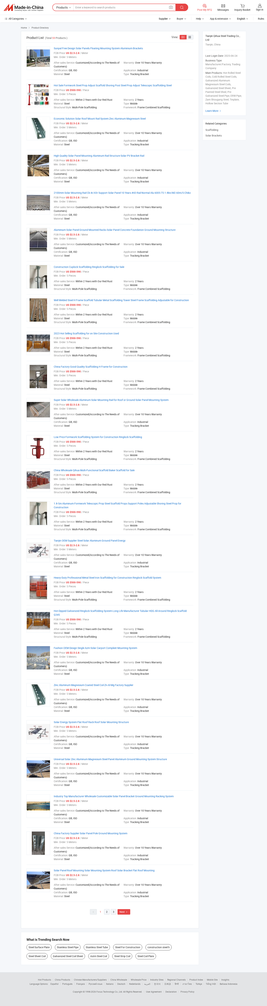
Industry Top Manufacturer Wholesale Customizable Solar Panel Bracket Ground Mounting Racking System (114, 796)
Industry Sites (156, 979)
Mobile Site (212, 979)
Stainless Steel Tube (97, 947)
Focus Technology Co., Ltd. (109, 991)
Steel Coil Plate (145, 956)
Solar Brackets (213, 135)
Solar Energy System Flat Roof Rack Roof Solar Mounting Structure (91, 722)
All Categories (16, 18)
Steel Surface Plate (39, 947)
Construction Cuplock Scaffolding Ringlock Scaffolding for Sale (89, 267)
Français (80, 983)
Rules (261, 18)
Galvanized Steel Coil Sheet (68, 956)
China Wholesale (118, 979)
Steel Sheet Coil (37, 956)
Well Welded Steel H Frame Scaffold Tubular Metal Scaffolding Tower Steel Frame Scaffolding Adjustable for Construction (121, 300)
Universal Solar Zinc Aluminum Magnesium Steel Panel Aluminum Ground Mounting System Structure (110, 759)
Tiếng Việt (211, 983)
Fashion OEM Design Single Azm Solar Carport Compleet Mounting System (95, 648)
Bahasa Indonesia (228, 983)
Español (54, 983)
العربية (147, 983)
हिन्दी (177, 983)
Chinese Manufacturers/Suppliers (90, 979)
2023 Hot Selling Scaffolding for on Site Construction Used (86, 333)
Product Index (196, 979)
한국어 (157, 983)
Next (124, 912)
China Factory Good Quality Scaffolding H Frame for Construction (91, 366)
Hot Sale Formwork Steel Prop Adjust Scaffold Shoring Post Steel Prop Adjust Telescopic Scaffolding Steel (113, 85)
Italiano (110, 983)
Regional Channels (176, 979)
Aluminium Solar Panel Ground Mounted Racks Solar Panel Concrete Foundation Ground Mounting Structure (114, 230)
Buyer (180, 18)
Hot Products (44, 979)
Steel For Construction (127, 947)
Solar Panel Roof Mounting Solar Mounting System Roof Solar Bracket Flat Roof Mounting (104, 870)
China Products (62, 979)
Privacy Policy (187, 991)
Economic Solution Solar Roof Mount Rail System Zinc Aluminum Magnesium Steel (100, 118)
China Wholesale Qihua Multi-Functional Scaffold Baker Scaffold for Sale (94, 470)
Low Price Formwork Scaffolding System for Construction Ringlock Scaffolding (98, 437)
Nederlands (134, 983)
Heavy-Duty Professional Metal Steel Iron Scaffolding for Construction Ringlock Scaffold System (107, 577)
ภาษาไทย (187, 983)
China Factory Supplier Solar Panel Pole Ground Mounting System (90, 833)
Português (67, 983)
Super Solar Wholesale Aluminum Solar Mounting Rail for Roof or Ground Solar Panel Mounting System (111, 400)
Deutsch (121, 983)
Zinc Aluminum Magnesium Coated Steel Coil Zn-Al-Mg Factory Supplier (93, 685)
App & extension (219, 18)
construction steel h (158, 947)
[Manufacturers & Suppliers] (23, 7)
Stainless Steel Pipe (67, 947)
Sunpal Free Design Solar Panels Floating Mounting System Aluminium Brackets (98, 48)
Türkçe (199, 983)
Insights (225, 979)
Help (198, 18)
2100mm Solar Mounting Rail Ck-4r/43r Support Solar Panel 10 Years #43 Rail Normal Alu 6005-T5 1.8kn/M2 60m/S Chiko (122, 192)
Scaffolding (211, 130)
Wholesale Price (138, 979)
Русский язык (95, 983)
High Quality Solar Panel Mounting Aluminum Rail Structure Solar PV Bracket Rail (99, 155)
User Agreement (154, 991)
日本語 (167, 983)
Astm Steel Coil (98, 956)
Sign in (259, 9)
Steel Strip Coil (122, 956)
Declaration (171, 991)
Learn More (213, 110)
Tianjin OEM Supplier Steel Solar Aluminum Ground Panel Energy (90, 540)
